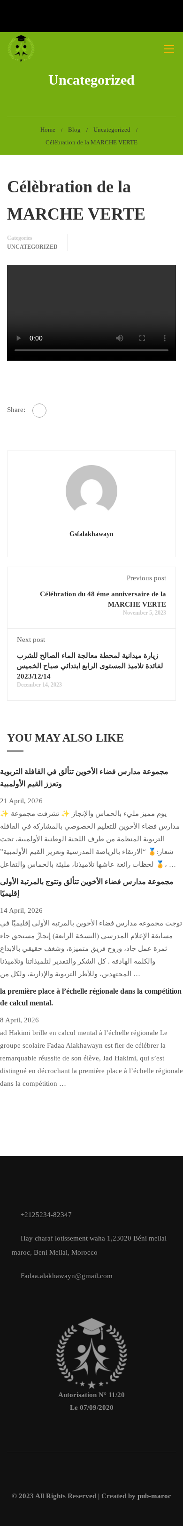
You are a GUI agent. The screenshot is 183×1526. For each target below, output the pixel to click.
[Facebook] (39, 410)
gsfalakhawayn (91, 534)
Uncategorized (111, 129)
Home (47, 129)
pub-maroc (154, 1496)
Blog (74, 129)
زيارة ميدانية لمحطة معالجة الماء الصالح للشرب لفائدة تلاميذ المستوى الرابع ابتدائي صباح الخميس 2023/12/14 (90, 666)
